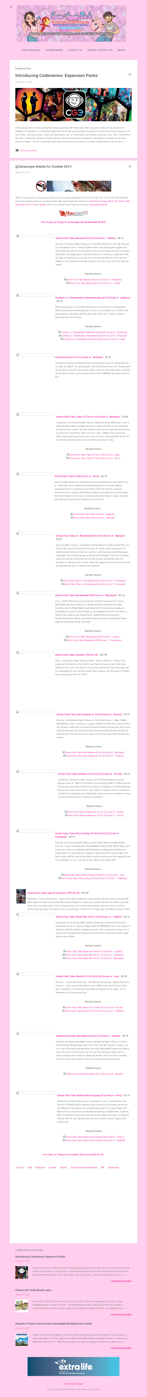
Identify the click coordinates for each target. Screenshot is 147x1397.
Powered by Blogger (73, 1383)
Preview (52, 1167)
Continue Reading (121, 1281)
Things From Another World (84, 1167)
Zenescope (113, 1167)
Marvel (111, 201)
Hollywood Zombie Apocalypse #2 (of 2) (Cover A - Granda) (88, 1036)
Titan (34, 204)
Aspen (122, 201)
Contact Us (75, 50)
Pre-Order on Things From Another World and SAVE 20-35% (73, 222)
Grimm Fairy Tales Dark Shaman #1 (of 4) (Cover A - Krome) (89, 714)
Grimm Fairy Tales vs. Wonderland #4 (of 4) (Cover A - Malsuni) (90, 535)
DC (116, 201)
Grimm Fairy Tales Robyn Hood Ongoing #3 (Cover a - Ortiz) (89, 1095)
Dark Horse (94, 201)
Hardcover (40, 1167)
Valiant (43, 204)
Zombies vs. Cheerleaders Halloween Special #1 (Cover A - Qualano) (92, 297)
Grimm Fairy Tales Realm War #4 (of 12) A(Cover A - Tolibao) (89, 916)
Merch (121, 50)
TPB (102, 1167)
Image (104, 201)
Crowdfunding (54, 50)
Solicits (63, 1167)
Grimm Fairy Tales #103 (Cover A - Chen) (77, 476)
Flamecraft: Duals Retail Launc (33, 1290)
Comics (20, 1167)
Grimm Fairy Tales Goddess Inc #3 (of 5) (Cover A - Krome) (90, 774)
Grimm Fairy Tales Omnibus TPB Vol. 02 (76, 654)
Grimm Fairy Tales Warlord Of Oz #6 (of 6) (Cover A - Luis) (87, 976)
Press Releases (31, 50)
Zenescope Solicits (98, 204)
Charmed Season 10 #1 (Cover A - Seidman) (79, 357)
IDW (127, 201)
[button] (130, 75)
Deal (30, 1167)
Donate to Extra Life (100, 50)
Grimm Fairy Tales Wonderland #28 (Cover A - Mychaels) (86, 595)
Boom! (28, 204)
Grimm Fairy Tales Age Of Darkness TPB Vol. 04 (53, 893)
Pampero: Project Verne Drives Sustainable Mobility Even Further (53, 1323)
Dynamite (19, 204)
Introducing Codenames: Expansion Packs (56, 75)
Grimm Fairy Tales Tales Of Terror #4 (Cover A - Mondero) (88, 416)
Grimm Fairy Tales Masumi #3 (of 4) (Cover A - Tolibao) (86, 238)
